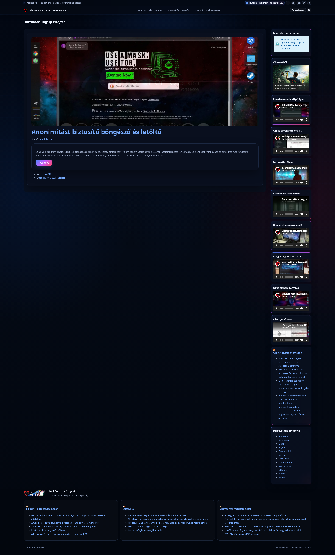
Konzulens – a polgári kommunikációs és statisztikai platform (291, 87)
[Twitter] (304, 3)
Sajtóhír (282, 477)
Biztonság (283, 439)
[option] (291, 78)
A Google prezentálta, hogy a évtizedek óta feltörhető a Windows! (65, 522)
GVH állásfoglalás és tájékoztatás (145, 530)
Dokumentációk (172, 10)
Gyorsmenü (141, 10)
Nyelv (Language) (213, 10)
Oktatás (282, 469)
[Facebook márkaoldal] (288, 3)
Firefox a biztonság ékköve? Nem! (48, 530)
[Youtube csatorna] (299, 3)
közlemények (285, 462)
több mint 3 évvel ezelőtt (52, 177)
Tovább (42, 162)
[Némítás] (301, 119)
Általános (283, 436)
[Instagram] (309, 3)
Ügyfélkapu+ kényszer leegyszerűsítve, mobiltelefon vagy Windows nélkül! (263, 530)
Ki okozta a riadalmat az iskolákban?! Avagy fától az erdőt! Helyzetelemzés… (264, 526)
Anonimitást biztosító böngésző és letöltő (96, 131)
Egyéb (281, 447)
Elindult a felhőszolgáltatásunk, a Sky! (147, 526)
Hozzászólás (45, 174)
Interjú (282, 454)
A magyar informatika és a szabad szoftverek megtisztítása (292, 399)
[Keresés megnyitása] (309, 10)
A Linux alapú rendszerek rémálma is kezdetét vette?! (59, 533)
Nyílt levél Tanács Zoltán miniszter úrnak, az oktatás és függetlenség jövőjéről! (292, 373)
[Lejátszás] (276, 119)
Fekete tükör (285, 451)
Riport (281, 473)
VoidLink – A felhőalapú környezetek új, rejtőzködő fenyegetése (64, 526)
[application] (291, 112)
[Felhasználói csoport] (293, 3)
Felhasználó (198, 10)
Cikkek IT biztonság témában (42, 508)
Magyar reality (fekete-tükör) (236, 508)
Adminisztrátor (47, 139)
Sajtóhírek (128, 508)
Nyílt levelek (284, 466)
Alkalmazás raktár (156, 10)
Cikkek (281, 443)
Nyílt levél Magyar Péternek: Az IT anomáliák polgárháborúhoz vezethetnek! (167, 522)
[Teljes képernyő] (305, 119)
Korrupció (283, 458)
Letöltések (186, 10)
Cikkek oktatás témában (287, 352)
